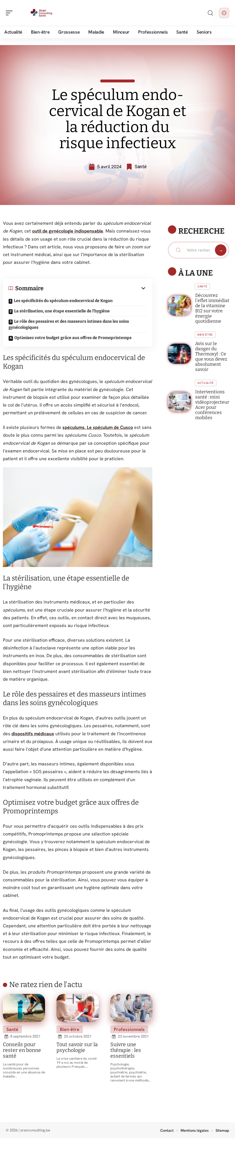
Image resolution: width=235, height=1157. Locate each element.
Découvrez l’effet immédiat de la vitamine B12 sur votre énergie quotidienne (212, 308)
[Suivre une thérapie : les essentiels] (131, 1008)
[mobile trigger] (10, 13)
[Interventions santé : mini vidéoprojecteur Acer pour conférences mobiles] (179, 402)
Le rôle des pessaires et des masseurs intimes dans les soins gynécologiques (69, 324)
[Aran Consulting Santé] (41, 13)
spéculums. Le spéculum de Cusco (97, 427)
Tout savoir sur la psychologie (77, 1047)
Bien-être (69, 1029)
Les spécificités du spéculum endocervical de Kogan (63, 300)
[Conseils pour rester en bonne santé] (24, 1008)
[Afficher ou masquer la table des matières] (95, 288)
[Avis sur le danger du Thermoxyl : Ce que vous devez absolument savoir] (179, 354)
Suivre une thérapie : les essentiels (125, 1050)
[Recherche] (210, 13)
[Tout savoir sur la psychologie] (77, 1008)
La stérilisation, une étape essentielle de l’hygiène (62, 311)
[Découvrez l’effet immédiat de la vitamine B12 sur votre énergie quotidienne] (179, 305)
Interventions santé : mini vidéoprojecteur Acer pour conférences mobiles (212, 404)
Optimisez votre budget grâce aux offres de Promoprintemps (73, 337)
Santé (141, 166)
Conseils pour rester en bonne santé (22, 1050)
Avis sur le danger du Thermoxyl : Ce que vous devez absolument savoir (211, 356)
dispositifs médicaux (32, 734)
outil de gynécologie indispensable (67, 231)
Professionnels (129, 1029)
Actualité (205, 383)
